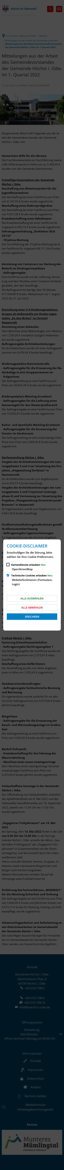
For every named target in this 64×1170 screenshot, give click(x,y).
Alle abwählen (32, 607)
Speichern (32, 616)
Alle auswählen (32, 598)
